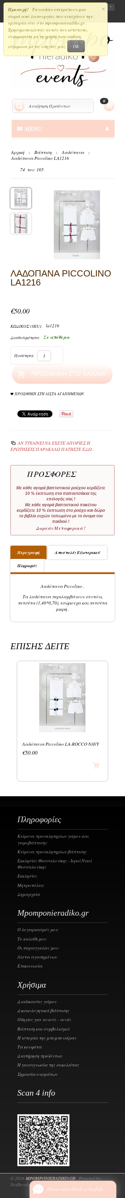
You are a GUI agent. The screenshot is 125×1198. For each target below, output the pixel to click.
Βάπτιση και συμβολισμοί (43, 1029)
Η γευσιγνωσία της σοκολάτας (48, 1065)
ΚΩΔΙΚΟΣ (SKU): (26, 326)
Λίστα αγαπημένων (37, 957)
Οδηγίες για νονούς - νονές (44, 1019)
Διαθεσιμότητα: (25, 337)
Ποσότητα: (24, 355)
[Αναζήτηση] (19, 105)
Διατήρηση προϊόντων (39, 1056)
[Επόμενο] (51, 169)
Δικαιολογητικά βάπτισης (43, 1010)
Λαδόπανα (73, 152)
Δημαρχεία (28, 894)
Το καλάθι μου (31, 939)
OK (76, 46)
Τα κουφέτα (29, 1047)
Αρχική (17, 152)
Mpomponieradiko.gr (50, 1178)
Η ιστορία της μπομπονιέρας (46, 1038)
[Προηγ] (14, 169)
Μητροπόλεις (30, 885)
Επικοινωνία (29, 966)
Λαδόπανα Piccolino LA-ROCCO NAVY (60, 744)
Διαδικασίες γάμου (37, 1001)
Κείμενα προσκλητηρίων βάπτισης (52, 851)
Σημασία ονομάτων (37, 1074)
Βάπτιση (43, 152)
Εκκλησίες (27, 876)
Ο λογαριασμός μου (37, 929)
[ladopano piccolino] (76, 224)
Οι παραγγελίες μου (37, 948)
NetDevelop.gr (24, 1184)
